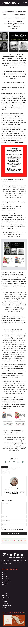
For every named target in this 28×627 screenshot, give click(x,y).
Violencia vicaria (5, 473)
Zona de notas (14, 25)
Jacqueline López (16, 26)
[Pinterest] (14, 462)
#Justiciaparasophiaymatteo (16, 467)
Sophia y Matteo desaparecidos (9, 469)
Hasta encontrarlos (8, 23)
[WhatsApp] (18, 462)
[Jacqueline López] (14, 481)
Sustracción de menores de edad (9, 471)
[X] (10, 462)
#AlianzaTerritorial (9, 569)
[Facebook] (5, 462)
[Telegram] (22, 462)
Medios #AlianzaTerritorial (14, 612)
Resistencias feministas (18, 23)
